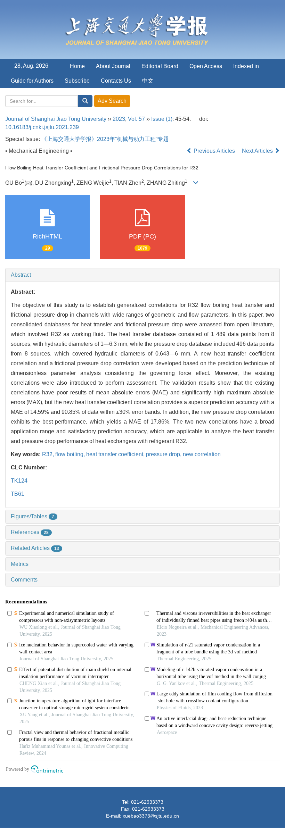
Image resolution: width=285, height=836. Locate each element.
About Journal (113, 66)
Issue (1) (161, 119)
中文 (147, 81)
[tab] (142, 275)
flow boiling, (70, 454)
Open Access (205, 66)
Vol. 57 (136, 119)
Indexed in (246, 66)
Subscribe (77, 81)
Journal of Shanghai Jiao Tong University (55, 119)
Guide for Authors (32, 81)
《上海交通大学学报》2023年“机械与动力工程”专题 (105, 139)
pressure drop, (164, 454)
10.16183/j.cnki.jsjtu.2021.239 (42, 127)
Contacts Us (116, 81)
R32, (48, 454)
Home (77, 66)
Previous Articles (214, 151)
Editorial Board (159, 66)
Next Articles (258, 151)
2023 (119, 119)
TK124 (19, 481)
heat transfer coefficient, (116, 454)
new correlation (202, 454)
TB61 (17, 494)
